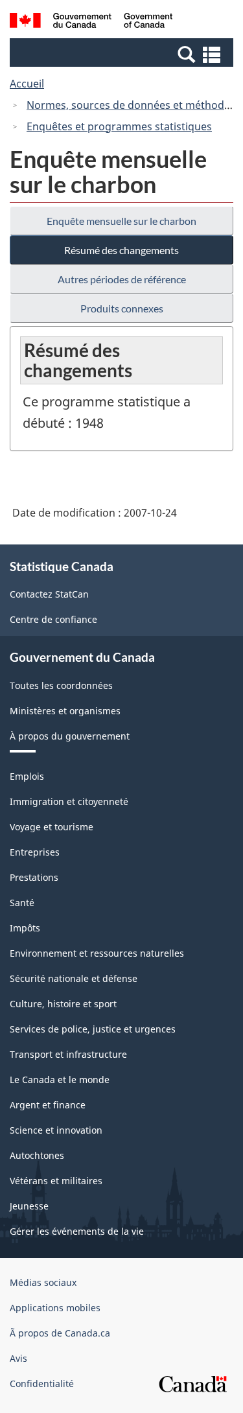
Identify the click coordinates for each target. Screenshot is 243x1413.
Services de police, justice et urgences (93, 1029)
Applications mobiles (55, 1308)
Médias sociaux (43, 1282)
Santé (22, 902)
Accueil (27, 83)
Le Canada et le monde (60, 1079)
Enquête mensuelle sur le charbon (121, 221)
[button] (123, 54)
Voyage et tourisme (51, 827)
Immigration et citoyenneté (69, 801)
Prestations (34, 877)
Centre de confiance (53, 619)
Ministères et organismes (65, 711)
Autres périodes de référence (122, 279)
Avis (18, 1358)
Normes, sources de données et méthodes (131, 105)
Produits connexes (121, 308)
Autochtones (37, 1155)
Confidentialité (42, 1383)
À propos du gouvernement (70, 736)
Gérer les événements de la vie (77, 1231)
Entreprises (35, 852)
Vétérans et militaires (56, 1180)
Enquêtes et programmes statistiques (119, 126)
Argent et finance (48, 1105)
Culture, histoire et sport (63, 1004)
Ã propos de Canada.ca (60, 1333)
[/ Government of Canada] (91, 22)
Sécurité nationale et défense (73, 978)
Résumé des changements (121, 250)
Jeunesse (29, 1206)
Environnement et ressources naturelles (97, 953)
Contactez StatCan (49, 594)
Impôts (25, 928)
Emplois (27, 776)
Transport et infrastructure (68, 1054)
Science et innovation (56, 1130)
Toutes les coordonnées (61, 685)
